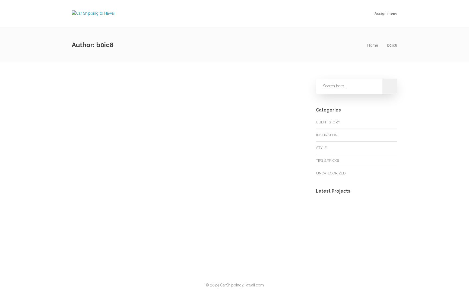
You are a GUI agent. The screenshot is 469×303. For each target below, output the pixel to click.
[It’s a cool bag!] (327, 212)
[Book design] (381, 239)
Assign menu (386, 13)
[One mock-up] (354, 239)
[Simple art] (327, 239)
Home (372, 45)
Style (321, 148)
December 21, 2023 (117, 99)
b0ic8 (91, 99)
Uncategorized (100, 130)
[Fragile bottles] (381, 212)
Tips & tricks (327, 160)
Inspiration (327, 135)
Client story (328, 122)
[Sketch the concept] (354, 212)
